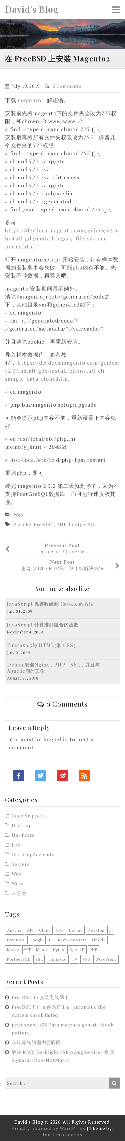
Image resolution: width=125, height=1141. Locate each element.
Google (36, 939)
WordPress (106, 959)
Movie (13, 949)
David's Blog (32, 9)
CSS (60, 930)
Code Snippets (29, 815)
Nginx (58, 949)
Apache (22, 524)
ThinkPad (57, 959)
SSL (39, 959)
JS (51, 939)
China (45, 930)
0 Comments (67, 86)
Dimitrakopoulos (62, 1134)
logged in (55, 739)
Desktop (22, 825)
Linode (99, 939)
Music (42, 949)
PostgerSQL (83, 524)
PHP (61, 524)
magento (29, 100)
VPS (86, 959)
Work (18, 883)
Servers (21, 864)
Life (16, 844)
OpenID (77, 949)
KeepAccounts (72, 939)
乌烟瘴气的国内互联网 (36, 1042)
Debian (76, 930)
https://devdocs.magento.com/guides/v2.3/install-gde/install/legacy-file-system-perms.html (62, 238)
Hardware (23, 835)
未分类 (19, 893)
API (30, 930)
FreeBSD (44, 524)
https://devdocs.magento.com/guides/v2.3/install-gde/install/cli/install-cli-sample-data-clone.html (62, 370)
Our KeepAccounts (33, 854)
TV (75, 959)
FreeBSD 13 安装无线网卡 (40, 997)
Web (18, 515)
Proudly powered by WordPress (48, 1128)
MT (27, 949)
